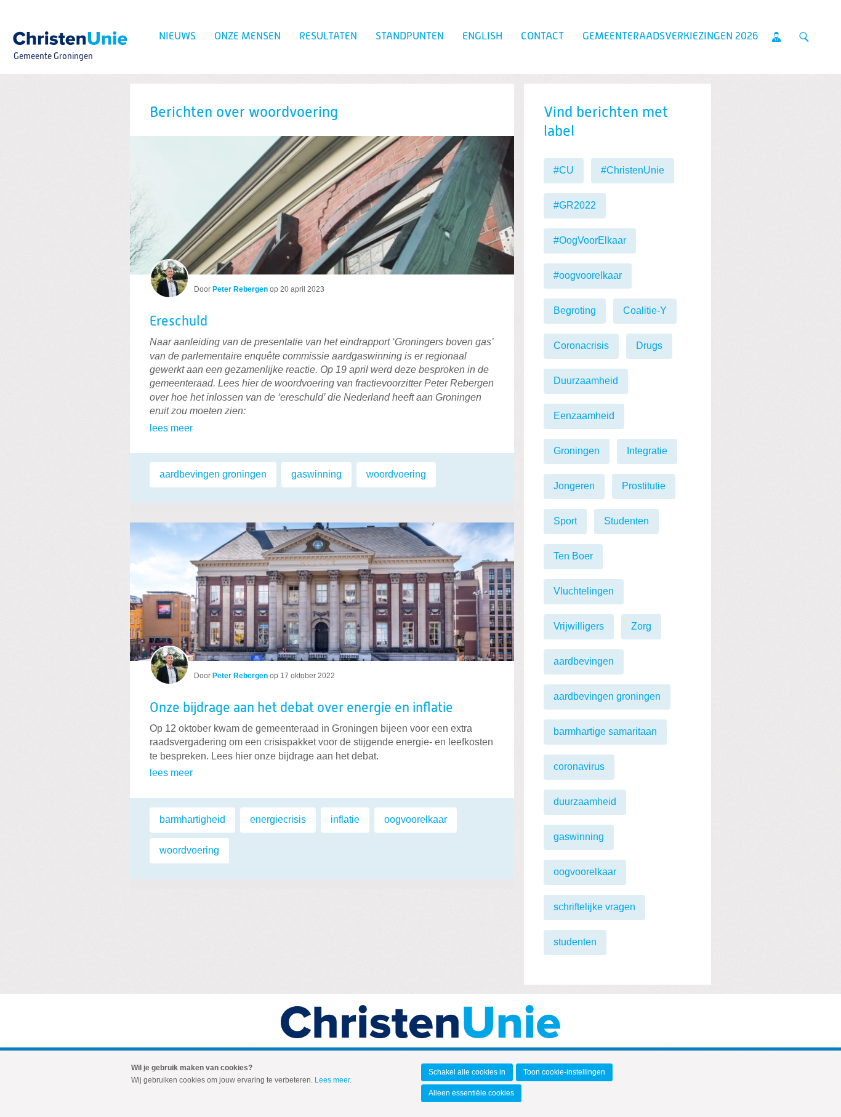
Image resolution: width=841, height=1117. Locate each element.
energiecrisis (278, 819)
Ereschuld (178, 322)
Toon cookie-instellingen (564, 1072)
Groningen (576, 451)
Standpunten (410, 36)
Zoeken (804, 37)
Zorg (641, 626)
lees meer (171, 428)
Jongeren (574, 486)
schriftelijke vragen (594, 907)
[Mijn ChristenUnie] (776, 37)
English (482, 36)
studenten (575, 942)
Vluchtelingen (583, 591)
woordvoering (396, 474)
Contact (542, 36)
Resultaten (328, 36)
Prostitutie (644, 486)
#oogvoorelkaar (587, 275)
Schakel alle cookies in (467, 1072)
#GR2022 (574, 205)
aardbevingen (583, 661)
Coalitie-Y (645, 310)
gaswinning (316, 474)
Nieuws (177, 36)
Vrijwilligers (578, 626)
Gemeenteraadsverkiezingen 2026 (670, 36)
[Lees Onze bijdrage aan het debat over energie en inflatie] (322, 587)
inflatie (345, 819)
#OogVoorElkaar (589, 240)
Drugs (649, 345)
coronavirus (579, 766)
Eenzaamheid (583, 415)
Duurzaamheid (585, 380)
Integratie (647, 451)
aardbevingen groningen (213, 474)
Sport (565, 521)
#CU (563, 170)
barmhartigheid (192, 819)
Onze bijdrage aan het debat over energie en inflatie (301, 708)
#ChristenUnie (632, 170)
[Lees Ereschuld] (322, 205)
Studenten (626, 521)
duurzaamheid (584, 801)
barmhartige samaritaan (605, 731)
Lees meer (332, 1080)
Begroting (574, 310)
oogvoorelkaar (415, 819)
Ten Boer (573, 556)
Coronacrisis (581, 345)
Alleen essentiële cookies (471, 1093)
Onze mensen (247, 36)
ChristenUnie (52, 34)
